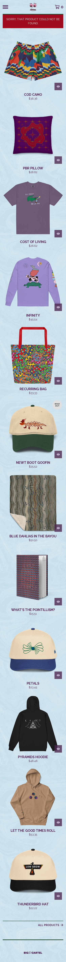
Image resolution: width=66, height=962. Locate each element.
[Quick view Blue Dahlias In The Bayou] (58, 528)
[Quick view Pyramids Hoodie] (58, 749)
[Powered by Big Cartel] (33, 952)
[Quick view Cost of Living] (58, 233)
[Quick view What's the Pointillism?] (58, 601)
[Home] (33, 7)
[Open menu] (5, 7)
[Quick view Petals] (58, 675)
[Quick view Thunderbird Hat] (58, 896)
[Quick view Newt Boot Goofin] (58, 454)
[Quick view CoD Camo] (58, 86)
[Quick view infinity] (58, 307)
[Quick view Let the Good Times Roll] (58, 822)
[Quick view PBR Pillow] (58, 160)
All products (48, 925)
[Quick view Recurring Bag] (58, 381)
